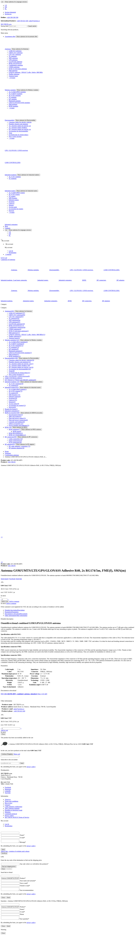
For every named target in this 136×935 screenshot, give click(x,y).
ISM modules (13, 104)
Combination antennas (16, 65)
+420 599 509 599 (12, 17)
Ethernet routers (14, 200)
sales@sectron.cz (34, 21)
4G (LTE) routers (14, 194)
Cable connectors (16, 439)
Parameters (12, 612)
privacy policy (31, 767)
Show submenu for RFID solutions (31, 429)
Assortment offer (10, 36)
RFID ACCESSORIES (17, 435)
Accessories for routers (16, 209)
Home (7, 451)
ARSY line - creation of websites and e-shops (15, 851)
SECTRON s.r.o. (6, 24)
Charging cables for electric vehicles (20, 122)
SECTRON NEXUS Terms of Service (17, 817)
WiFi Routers (13, 198)
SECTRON (12, 462)
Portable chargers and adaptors (18, 124)
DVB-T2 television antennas (18, 69)
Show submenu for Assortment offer (27, 36)
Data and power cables (17, 418)
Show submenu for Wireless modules (27, 90)
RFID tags (17, 431)
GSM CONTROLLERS (12, 162)
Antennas (8, 49)
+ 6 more (11, 212)
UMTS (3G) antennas (16, 53)
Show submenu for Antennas (20, 49)
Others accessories (16, 423)
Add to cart (5, 601)
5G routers (12, 196)
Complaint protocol (11, 814)
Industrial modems (11, 175)
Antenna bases (13, 76)
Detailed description (15, 610)
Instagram (8, 789)
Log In (11, 251)
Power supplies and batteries (19, 425)
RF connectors (11, 437)
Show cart (17, 754)
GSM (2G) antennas (15, 51)
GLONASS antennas (15, 61)
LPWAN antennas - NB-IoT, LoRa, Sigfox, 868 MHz (26, 72)
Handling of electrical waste (13, 810)
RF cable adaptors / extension (19, 446)
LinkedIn (8, 791)
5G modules (12, 97)
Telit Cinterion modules (12, 808)
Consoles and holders (17, 422)
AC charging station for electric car (20, 126)
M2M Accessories (12, 413)
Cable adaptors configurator (13, 806)
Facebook (12, 579)
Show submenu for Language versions (16, 2)
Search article (32, 26)
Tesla (10, 133)
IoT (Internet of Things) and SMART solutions (20, 380)
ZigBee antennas (14, 74)
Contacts (7, 228)
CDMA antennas (14, 67)
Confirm (9, 869)
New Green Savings (15, 136)
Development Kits (16, 415)
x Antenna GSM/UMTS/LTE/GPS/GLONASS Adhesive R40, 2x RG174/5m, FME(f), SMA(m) (45, 744)
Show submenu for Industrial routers (27, 191)
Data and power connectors (18, 420)
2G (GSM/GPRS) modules (17, 92)
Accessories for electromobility (18, 131)
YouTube (8, 793)
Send (21, 763)
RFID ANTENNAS (15, 63)
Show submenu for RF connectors (27, 437)
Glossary (7, 805)
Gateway (11, 203)
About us (8, 799)
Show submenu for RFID (20, 427)
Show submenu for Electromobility (25, 120)
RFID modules (13, 106)
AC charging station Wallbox (18, 127)
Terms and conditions (11, 801)
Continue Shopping (7, 754)
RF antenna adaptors (16, 448)
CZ (6, 5)
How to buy (8, 803)
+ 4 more (11, 108)
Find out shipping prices (9, 866)
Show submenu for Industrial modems (28, 175)
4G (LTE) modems (15, 177)
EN (6, 7)
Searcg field (4, 26)
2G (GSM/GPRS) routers (17, 193)
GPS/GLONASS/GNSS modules (19, 102)
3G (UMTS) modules (15, 94)
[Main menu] (1, 239)
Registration (12, 252)
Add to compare (14, 601)
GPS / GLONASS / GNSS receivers (16, 150)
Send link (19, 579)
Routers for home (11, 409)
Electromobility (9, 120)
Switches (11, 202)
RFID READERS (16, 433)
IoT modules (13, 99)
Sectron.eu (8, 14)
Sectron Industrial (10, 12)
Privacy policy (9, 815)
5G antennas (13, 56)
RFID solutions (14, 429)
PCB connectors (15, 442)
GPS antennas (13, 60)
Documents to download (16, 614)
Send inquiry (5, 579)
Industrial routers (10, 191)
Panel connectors (15, 440)
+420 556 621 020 (22, 21)
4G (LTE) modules (15, 95)
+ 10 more (12, 78)
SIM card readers (15, 416)
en (2, 2)
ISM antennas (13, 70)
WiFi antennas (13, 58)
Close (3, 734)
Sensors (11, 205)
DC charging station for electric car (20, 129)
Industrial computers (11, 224)
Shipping (7, 812)
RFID (8, 427)
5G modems (12, 178)
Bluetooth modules (15, 101)
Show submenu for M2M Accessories (31, 413)
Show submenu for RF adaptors (25, 444)
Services (11, 210)
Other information (16, 615)
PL (6, 9)
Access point (13, 207)
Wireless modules (10, 90)
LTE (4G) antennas (15, 54)
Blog (6, 226)
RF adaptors (10, 444)
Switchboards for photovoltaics (18, 135)
